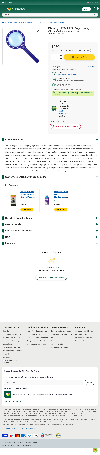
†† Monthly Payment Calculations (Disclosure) (18, 428)
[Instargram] (5, 401)
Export (53, 341)
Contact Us (6, 354)
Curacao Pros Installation (61, 334)
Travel (53, 337)
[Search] (95, 14)
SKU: (50, 34)
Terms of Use (8, 442)
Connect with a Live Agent (67, 126)
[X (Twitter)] (17, 401)
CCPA (35, 442)
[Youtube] (9, 401)
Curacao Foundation (83, 337)
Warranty (6, 357)
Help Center (7, 331)
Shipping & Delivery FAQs (12, 334)
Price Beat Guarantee (11, 347)
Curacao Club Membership (37, 337)
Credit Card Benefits (35, 334)
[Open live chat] (95, 450)
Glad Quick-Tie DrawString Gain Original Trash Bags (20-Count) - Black (27, 197)
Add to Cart (26, 209)
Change (90, 67)
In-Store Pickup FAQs (11, 337)
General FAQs (7, 344)
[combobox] (50, 15)
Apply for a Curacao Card (37, 331)
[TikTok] (21, 401)
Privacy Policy (24, 442)
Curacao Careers (82, 341)
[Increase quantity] (60, 55)
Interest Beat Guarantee (12, 351)
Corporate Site (81, 334)
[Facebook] (13, 401)
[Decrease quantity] (60, 58)
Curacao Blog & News (84, 331)
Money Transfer (57, 344)
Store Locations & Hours (61, 331)
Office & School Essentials (15, 23)
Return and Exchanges (11, 341)
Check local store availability (67, 74)
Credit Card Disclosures (36, 344)
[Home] (3, 23)
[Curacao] (16, 9)
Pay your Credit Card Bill (37, 341)
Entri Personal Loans (59, 347)
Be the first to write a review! (51, 277)
